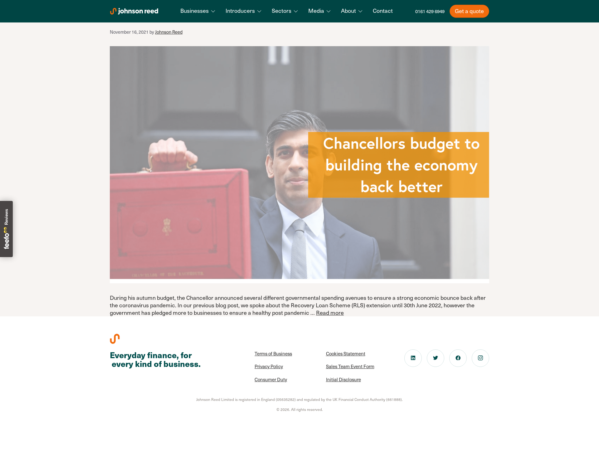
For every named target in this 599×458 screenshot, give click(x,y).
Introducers (240, 10)
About (348, 10)
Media (316, 10)
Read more (330, 312)
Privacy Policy (269, 366)
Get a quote (469, 11)
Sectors (281, 10)
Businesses (194, 10)
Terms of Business (273, 353)
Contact (383, 10)
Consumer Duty (271, 379)
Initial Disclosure (343, 379)
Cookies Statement (345, 353)
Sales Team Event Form (350, 366)
